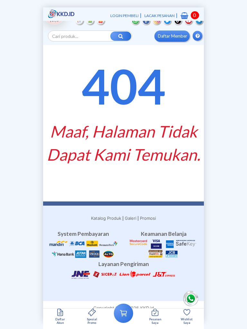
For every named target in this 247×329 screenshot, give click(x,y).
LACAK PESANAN (159, 15)
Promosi (148, 218)
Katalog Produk (106, 218)
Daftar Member (172, 36)
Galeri (130, 218)
